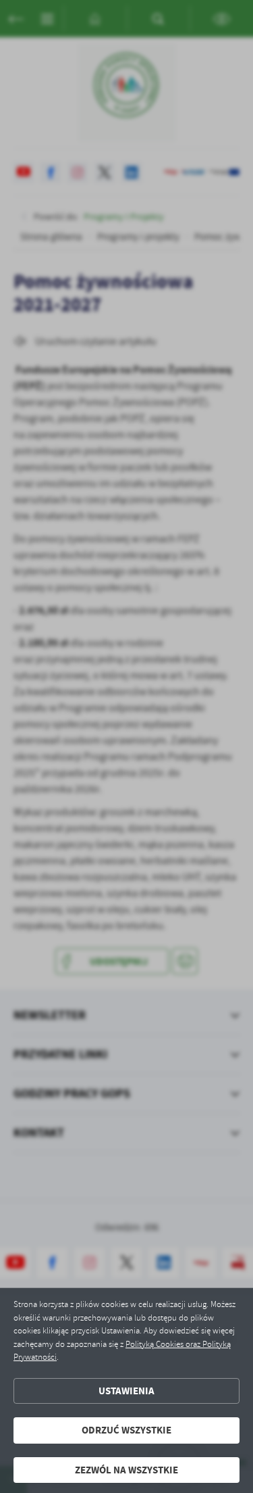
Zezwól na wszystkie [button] (126, 1470)
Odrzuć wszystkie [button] (126, 1430)
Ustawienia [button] (126, 1391)
